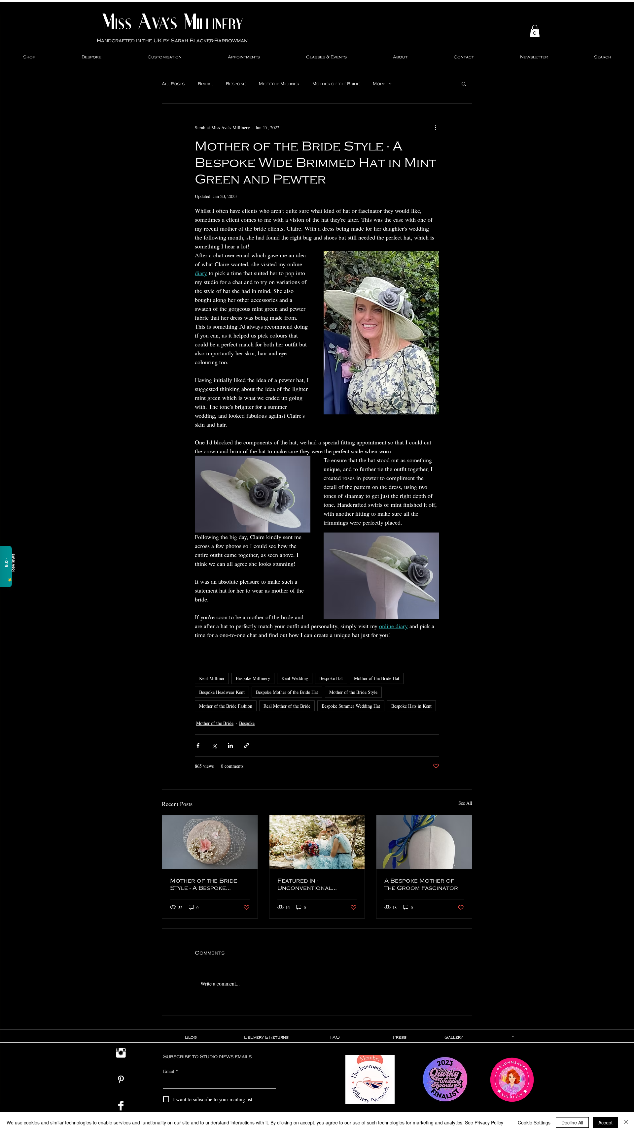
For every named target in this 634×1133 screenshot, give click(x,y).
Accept (605, 1122)
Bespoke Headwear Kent (222, 692)
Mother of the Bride (336, 83)
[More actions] (435, 127)
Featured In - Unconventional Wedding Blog (304, 884)
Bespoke (236, 83)
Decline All (572, 1122)
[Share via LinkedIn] (230, 745)
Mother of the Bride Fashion (225, 706)
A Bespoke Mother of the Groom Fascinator (421, 884)
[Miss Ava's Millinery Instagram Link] (121, 1053)
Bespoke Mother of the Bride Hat (287, 692)
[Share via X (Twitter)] (214, 745)
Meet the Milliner (279, 83)
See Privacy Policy (484, 1122)
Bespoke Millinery (253, 678)
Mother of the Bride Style (353, 692)
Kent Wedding (294, 678)
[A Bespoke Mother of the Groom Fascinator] (424, 842)
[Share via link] (246, 745)
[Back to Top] (512, 1037)
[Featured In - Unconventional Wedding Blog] (317, 842)
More (379, 83)
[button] (535, 31)
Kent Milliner (212, 678)
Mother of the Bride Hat (376, 678)
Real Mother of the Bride (287, 706)
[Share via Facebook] (198, 745)
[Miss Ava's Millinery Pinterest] (121, 1079)
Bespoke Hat (331, 678)
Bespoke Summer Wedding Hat (351, 706)
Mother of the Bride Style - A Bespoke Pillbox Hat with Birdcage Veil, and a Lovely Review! (203, 884)
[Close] (626, 1122)
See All (465, 803)
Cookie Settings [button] (534, 1122)
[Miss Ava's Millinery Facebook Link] (121, 1106)
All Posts (173, 83)
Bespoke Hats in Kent (411, 706)
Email (170, 1071)
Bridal (205, 83)
